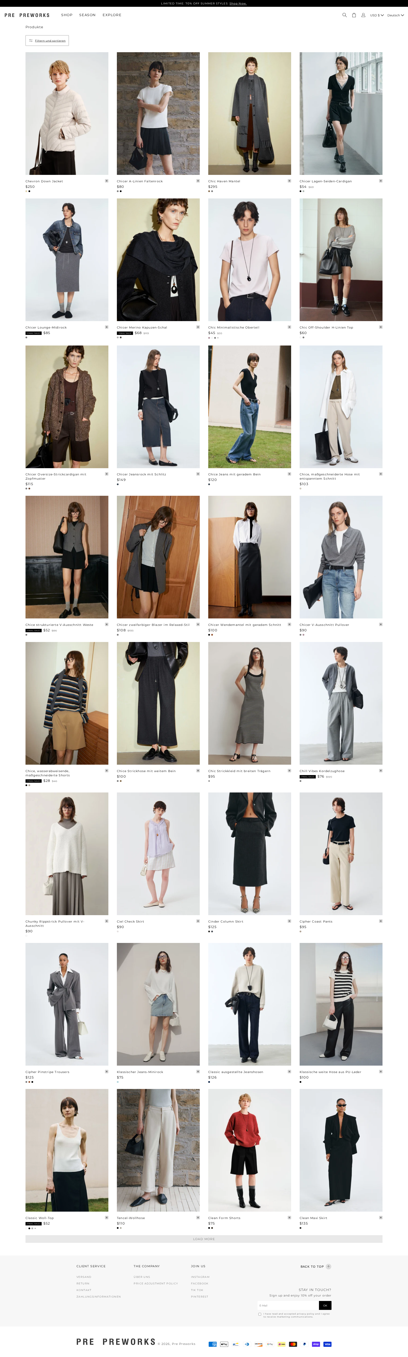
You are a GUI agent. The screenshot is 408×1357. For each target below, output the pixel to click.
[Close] (268, 629)
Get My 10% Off (238, 716)
